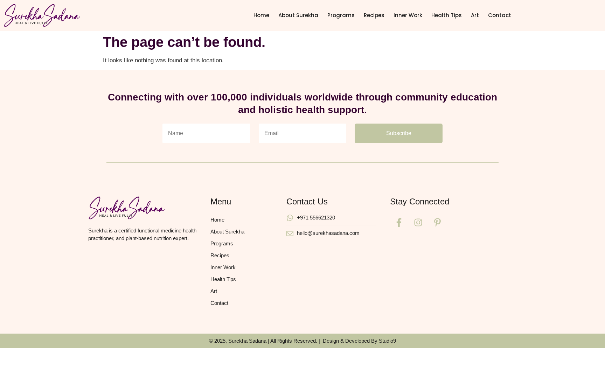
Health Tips (446, 15)
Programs (341, 15)
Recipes (374, 15)
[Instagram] (418, 222)
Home (261, 15)
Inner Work (408, 15)
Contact (499, 15)
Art (475, 15)
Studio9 (387, 341)
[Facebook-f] (399, 222)
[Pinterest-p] (437, 222)
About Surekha (298, 15)
